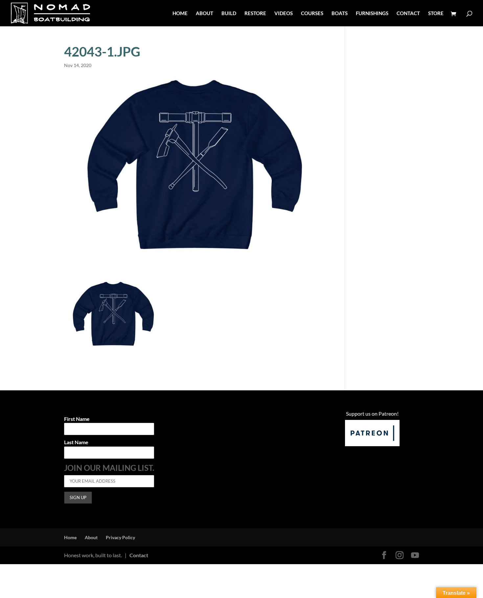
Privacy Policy (120, 537)
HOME (180, 13)
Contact (138, 555)
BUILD (228, 13)
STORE (436, 13)
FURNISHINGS (372, 13)
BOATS (340, 13)
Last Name (76, 442)
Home (70, 537)
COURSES (312, 13)
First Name (77, 419)
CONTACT (408, 13)
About (91, 537)
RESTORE (255, 13)
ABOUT (204, 13)
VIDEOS (283, 13)
